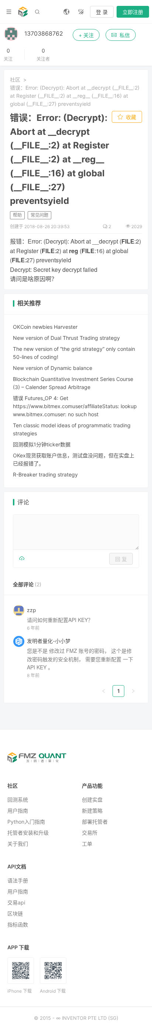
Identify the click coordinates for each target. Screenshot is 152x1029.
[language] (66, 12)
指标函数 (17, 924)
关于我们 (17, 844)
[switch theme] (81, 12)
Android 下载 (53, 991)
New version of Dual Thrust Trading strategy (66, 338)
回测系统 (17, 799)
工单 (87, 844)
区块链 (15, 913)
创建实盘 (92, 799)
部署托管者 (95, 821)
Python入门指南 (26, 821)
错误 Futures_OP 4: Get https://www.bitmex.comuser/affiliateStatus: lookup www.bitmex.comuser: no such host (75, 406)
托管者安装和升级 (28, 833)
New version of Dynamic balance (52, 368)
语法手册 (17, 880)
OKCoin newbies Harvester (45, 327)
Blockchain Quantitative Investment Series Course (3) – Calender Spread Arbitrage (73, 383)
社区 (15, 79)
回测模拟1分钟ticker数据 (41, 444)
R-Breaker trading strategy (45, 474)
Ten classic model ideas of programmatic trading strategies (72, 429)
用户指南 (17, 810)
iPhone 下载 (19, 991)
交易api (16, 902)
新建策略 (92, 810)
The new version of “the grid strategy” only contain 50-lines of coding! (74, 353)
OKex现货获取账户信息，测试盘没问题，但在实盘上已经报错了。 (73, 459)
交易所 (89, 833)
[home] (23, 12)
